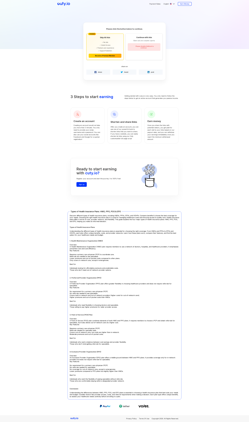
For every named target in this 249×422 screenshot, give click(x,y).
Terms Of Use (144, 419)
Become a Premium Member (105, 56)
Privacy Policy (131, 419)
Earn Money (184, 4)
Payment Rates (154, 4)
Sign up (81, 184)
